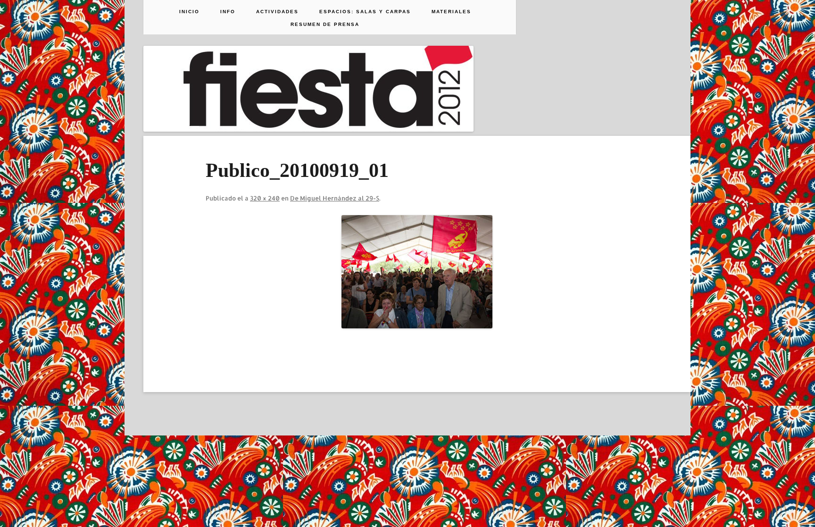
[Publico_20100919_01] (417, 271)
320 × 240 (265, 198)
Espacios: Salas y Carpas (365, 11)
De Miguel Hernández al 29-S (334, 198)
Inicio (189, 11)
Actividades (277, 11)
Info (227, 11)
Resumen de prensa (325, 24)
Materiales (451, 11)
